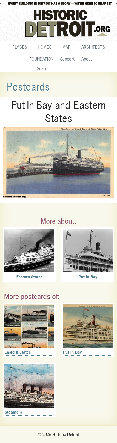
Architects (93, 47)
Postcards (28, 87)
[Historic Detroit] (58, 20)
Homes (44, 47)
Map (66, 47)
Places (19, 47)
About (86, 59)
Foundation (41, 59)
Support (67, 59)
